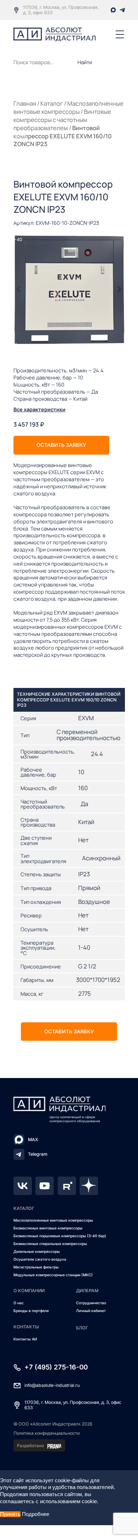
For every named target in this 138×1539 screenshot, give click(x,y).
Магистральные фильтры (36, 1267)
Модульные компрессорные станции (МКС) (53, 1275)
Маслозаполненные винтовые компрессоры (68, 107)
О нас (18, 1303)
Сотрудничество (91, 1303)
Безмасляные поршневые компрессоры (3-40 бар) (59, 1236)
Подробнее (35, 1514)
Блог (82, 1327)
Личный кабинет (91, 1311)
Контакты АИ (25, 1339)
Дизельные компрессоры (36, 1252)
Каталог (51, 103)
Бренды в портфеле (31, 1311)
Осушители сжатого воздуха (39, 1259)
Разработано (30, 1445)
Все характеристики (39, 409)
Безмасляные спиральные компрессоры (50, 1244)
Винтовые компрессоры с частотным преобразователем (62, 119)
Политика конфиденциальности (46, 1433)
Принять (10, 1514)
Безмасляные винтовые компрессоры (47, 1228)
